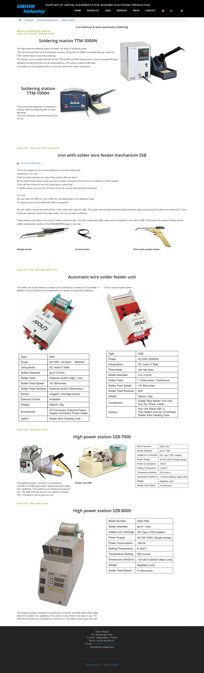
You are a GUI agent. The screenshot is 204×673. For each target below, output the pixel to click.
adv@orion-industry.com (106, 643)
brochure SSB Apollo (31, 162)
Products (93, 10)
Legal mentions (92, 664)
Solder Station (68, 20)
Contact (150, 10)
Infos (136, 10)
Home (78, 10)
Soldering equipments (47, 20)
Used (108, 10)
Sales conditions (111, 664)
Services (122, 10)
